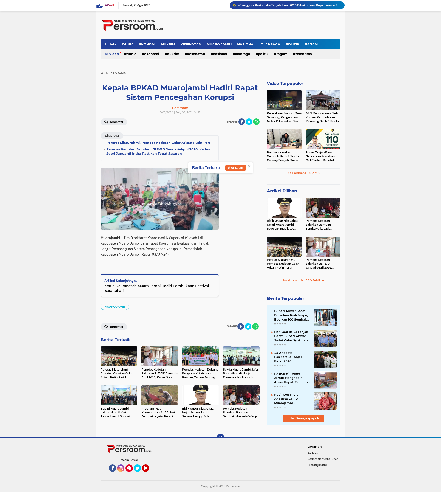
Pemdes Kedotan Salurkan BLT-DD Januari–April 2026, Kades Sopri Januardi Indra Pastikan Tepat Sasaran (320, 264)
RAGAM (311, 44)
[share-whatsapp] (256, 121)
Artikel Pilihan (282, 191)
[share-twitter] (249, 121)
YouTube (148, 474)
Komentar (116, 122)
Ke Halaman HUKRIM (303, 173)
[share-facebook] (241, 121)
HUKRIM (168, 44)
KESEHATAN (191, 44)
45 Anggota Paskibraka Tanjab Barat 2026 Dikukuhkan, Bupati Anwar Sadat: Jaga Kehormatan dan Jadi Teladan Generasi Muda (291, 357)
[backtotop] (220, 438)
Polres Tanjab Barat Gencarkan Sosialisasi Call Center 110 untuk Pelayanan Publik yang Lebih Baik (321, 156)
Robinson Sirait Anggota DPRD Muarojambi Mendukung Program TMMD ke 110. (290, 399)
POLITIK (292, 44)
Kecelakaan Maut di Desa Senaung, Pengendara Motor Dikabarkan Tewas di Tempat (284, 117)
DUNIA (128, 44)
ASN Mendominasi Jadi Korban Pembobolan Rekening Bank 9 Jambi (322, 117)
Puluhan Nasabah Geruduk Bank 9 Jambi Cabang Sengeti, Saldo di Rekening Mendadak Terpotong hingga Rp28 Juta (284, 156)
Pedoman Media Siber (322, 459)
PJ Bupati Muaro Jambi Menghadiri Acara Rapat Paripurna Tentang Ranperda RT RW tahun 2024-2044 (292, 378)
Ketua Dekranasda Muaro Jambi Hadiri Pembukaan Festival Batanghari (156, 288)
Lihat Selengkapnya (303, 418)
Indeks (111, 44)
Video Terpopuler (285, 83)
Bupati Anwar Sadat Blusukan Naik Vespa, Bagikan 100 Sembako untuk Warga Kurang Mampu (291, 315)
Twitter (139, 474)
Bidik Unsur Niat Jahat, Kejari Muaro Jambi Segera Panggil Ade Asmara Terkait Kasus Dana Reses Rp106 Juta (283, 225)
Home (109, 5)
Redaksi (312, 453)
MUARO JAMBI (219, 44)
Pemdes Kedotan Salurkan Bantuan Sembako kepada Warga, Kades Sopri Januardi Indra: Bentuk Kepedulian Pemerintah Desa (322, 225)
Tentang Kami (317, 465)
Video (114, 54)
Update (236, 167)
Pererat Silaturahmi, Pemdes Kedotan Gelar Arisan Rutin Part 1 (283, 263)
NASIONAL (246, 44)
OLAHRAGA (270, 44)
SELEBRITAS (303, 54)
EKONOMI (147, 44)
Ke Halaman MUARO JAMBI (302, 280)
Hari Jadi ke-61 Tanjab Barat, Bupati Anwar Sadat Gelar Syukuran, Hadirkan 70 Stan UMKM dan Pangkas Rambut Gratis (291, 336)
